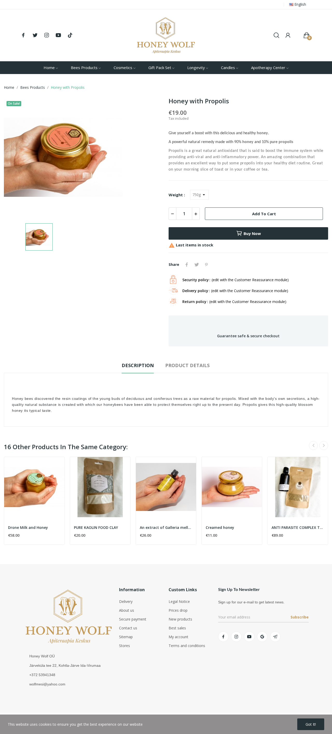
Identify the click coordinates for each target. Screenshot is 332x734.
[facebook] (23, 35)
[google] (262, 636)
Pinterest (206, 264)
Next (323, 445)
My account (178, 636)
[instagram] (46, 35)
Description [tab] (138, 365)
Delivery (126, 601)
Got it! (311, 724)
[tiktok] (70, 35)
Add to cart (264, 213)
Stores (124, 645)
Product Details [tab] (187, 365)
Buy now (252, 233)
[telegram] (275, 636)
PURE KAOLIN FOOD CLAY (96, 527)
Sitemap (126, 636)
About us (126, 610)
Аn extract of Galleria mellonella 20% (166, 527)
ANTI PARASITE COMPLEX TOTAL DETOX (298, 527)
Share (187, 264)
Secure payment (132, 619)
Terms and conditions (187, 645)
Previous (313, 445)
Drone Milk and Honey (28, 527)
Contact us (128, 627)
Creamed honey (220, 527)
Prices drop (178, 610)
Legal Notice (179, 601)
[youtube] (58, 35)
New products (180, 619)
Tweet (197, 264)
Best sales (177, 627)
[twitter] (35, 35)
